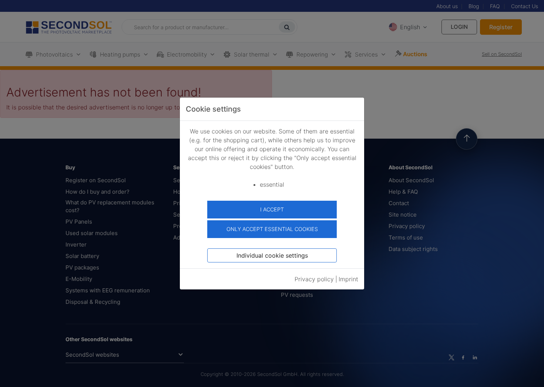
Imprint (348, 279)
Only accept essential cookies (272, 229)
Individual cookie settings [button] (272, 255)
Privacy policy (314, 279)
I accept (272, 209)
